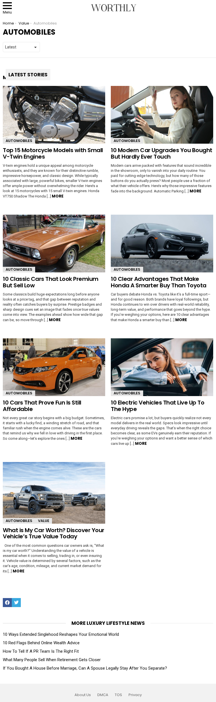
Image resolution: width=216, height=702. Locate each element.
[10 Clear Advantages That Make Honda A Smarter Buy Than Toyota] (162, 243)
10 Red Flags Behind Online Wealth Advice (41, 642)
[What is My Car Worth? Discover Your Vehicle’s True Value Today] (54, 493)
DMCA (102, 695)
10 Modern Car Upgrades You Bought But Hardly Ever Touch (161, 153)
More (58, 196)
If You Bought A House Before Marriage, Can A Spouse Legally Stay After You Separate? (85, 668)
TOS (118, 695)
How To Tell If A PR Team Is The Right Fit (41, 651)
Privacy (135, 695)
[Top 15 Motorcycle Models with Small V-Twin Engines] (54, 115)
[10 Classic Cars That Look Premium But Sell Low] (54, 243)
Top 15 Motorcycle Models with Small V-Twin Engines (53, 153)
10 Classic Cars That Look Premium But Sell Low (50, 282)
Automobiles (19, 140)
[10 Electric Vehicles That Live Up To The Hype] (162, 367)
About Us (83, 695)
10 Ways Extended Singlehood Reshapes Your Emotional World (61, 634)
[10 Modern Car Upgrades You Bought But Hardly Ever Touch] (162, 115)
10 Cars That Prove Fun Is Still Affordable (42, 406)
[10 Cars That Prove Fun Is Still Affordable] (54, 367)
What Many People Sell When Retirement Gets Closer (52, 659)
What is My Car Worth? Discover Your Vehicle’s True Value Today (53, 533)
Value (43, 520)
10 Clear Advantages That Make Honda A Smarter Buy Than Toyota (158, 282)
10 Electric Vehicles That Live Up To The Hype (157, 406)
